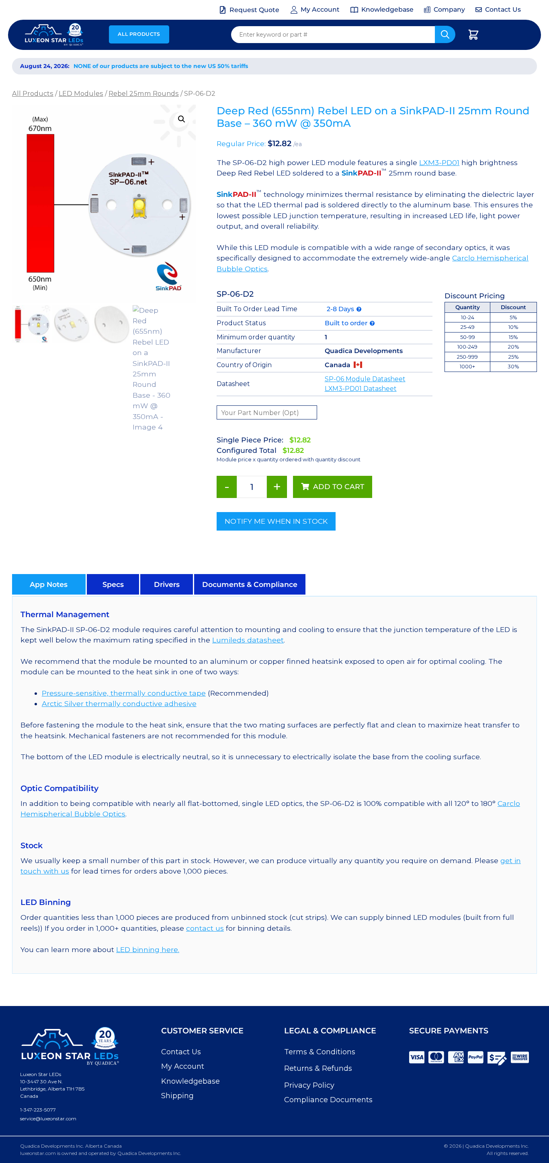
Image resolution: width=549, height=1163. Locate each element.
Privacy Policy (309, 1085)
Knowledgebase (190, 1081)
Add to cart (338, 486)
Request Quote (254, 10)
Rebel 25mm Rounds (144, 93)
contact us (205, 928)
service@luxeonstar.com (48, 1118)
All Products (139, 34)
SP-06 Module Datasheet (365, 379)
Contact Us (181, 1051)
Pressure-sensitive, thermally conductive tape (124, 693)
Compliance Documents (328, 1099)
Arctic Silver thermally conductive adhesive (119, 703)
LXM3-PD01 (439, 162)
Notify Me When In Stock (276, 521)
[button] (181, 119)
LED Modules (81, 93)
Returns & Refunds (318, 1068)
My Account (182, 1066)
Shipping (177, 1095)
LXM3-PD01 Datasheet (361, 388)
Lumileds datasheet (248, 640)
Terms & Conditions (319, 1051)
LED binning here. (147, 949)
